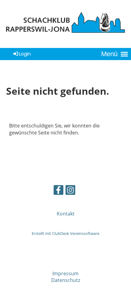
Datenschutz (65, 280)
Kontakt (66, 213)
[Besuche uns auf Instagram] (70, 191)
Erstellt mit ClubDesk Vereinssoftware (65, 233)
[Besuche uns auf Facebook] (58, 191)
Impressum (65, 273)
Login (25, 53)
